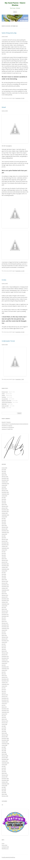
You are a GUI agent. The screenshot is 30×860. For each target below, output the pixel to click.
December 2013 (5, 666)
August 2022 (4, 534)
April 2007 (4, 771)
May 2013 (4, 673)
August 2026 (4, 467)
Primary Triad (5, 392)
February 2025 (5, 490)
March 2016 (4, 635)
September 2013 (5, 668)
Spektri (3, 395)
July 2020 (4, 572)
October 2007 (5, 761)
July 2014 (4, 665)
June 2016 (4, 633)
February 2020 (5, 581)
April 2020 (4, 577)
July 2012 (4, 687)
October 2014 (5, 659)
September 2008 (5, 743)
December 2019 (5, 584)
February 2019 (5, 595)
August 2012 (4, 686)
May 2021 (4, 555)
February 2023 (5, 527)
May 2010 (4, 715)
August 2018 (4, 605)
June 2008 (4, 748)
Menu (15, 11)
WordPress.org (5, 848)
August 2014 (4, 663)
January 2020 (4, 583)
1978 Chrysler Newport (7, 402)
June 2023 (4, 520)
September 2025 (5, 483)
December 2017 (5, 614)
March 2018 (4, 609)
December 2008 (5, 738)
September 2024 (5, 494)
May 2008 (4, 750)
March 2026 (4, 474)
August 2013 (4, 670)
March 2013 (4, 675)
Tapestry (9, 422)
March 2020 (4, 579)
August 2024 (4, 495)
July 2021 (4, 551)
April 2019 (4, 591)
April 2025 (4, 487)
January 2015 (4, 654)
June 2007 (4, 768)
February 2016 (5, 637)
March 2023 (4, 525)
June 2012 (4, 689)
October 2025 (5, 481)
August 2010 (4, 714)
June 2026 (4, 469)
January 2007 (4, 776)
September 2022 (5, 532)
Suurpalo (4, 397)
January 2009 (4, 736)
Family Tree (10, 429)
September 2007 (5, 762)
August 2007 (4, 764)
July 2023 (4, 518)
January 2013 (4, 677)
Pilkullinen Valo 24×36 (6, 400)
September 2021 (5, 548)
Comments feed (5, 846)
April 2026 (4, 473)
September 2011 (5, 701)
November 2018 (5, 600)
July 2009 (4, 726)
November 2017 (5, 616)
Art (13, 98)
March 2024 (4, 504)
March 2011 (4, 707)
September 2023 (5, 515)
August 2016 (4, 630)
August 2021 (4, 549)
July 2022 (4, 536)
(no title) (3, 407)
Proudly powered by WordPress (8, 857)
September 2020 (5, 569)
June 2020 (4, 574)
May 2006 (4, 790)
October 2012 (5, 682)
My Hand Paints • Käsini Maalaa (15, 4)
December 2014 (5, 656)
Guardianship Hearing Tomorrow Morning (19, 424)
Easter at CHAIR (5, 405)
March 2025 (4, 488)
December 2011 (5, 698)
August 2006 (4, 785)
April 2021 (4, 556)
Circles (4, 280)
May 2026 (4, 471)
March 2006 (4, 794)
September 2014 (5, 661)
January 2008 (4, 757)
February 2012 (5, 694)
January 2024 (4, 508)
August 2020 (4, 570)
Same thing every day (9, 33)
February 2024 (5, 506)
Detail (4, 107)
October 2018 (5, 602)
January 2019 (4, 597)
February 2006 (5, 796)
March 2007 (4, 773)
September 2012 (5, 684)
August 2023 (4, 516)
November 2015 (5, 640)
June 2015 (4, 645)
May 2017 (4, 618)
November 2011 (5, 700)
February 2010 (5, 721)
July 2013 (4, 672)
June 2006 (4, 789)
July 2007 (4, 766)
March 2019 (4, 593)
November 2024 (5, 492)
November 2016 (5, 626)
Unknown (4, 429)
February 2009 (5, 734)
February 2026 (5, 476)
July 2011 (4, 705)
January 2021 (4, 562)
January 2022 (4, 541)
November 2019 (5, 586)
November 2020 (5, 565)
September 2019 (5, 590)
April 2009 (4, 731)
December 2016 (5, 625)
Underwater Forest (8, 341)
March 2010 (4, 719)
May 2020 (4, 576)
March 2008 (4, 754)
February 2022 (5, 539)
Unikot (3, 393)
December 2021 (5, 542)
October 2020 (5, 567)
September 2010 (5, 712)
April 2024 (4, 502)
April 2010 (4, 717)
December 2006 (5, 778)
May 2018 (4, 607)
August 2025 (4, 485)
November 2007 (5, 759)
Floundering (11, 427)
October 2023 (5, 513)
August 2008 (4, 745)
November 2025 (5, 480)
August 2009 (4, 724)
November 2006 (5, 780)
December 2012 (5, 679)
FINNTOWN (4, 404)
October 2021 (5, 546)
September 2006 (5, 783)
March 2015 (4, 651)
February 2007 (5, 775)
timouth (3, 422)
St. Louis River (5, 398)
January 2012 (4, 696)
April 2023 (4, 523)
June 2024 (4, 499)
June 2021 (4, 553)
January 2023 (4, 529)
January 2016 (4, 638)
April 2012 (4, 693)
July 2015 (4, 644)
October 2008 (5, 741)
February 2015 (5, 652)
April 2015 (4, 649)
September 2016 (5, 628)
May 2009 (4, 729)
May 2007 (4, 769)
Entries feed (4, 845)
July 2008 (4, 747)
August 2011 (4, 703)
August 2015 (4, 642)
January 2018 (4, 612)
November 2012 (5, 680)
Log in (3, 843)
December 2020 (5, 563)
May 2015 (4, 647)
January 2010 (4, 722)
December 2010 (5, 708)
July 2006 (4, 787)
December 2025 (5, 478)
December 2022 (5, 530)
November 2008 (5, 740)
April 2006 (4, 792)
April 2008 (4, 752)
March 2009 (4, 733)
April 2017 (4, 619)
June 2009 (4, 728)
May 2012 (4, 691)
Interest (10, 425)
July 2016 (4, 632)
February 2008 (5, 755)
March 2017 (4, 621)
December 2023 (5, 509)
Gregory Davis (5, 424)
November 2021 (5, 544)
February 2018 (5, 611)
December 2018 (5, 598)
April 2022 (4, 537)
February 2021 (5, 560)
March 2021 (4, 558)
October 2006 (5, 782)
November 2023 (5, 511)
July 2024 (4, 497)
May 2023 (4, 522)
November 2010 (5, 710)
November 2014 (5, 658)
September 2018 (5, 604)
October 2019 (5, 588)
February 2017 (5, 623)
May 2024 (4, 501)
